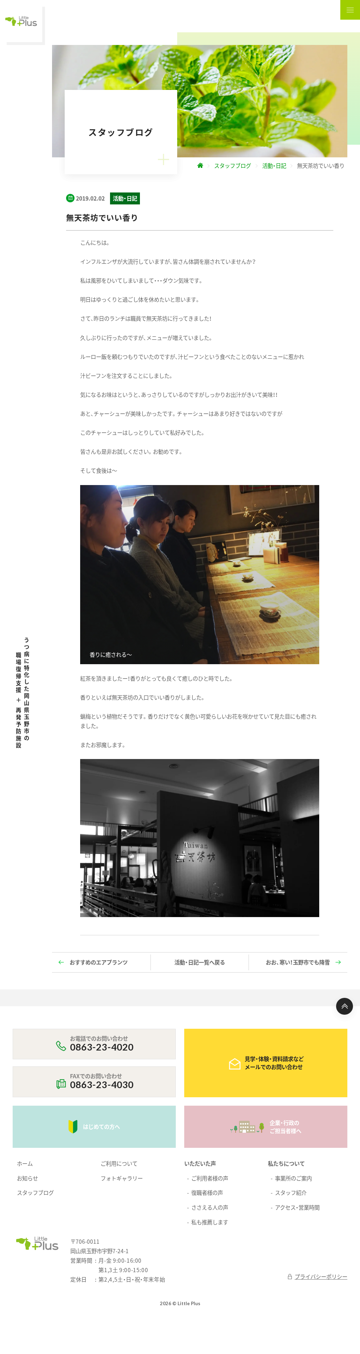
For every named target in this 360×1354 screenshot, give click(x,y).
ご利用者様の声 (209, 1178)
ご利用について (119, 1163)
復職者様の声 (207, 1192)
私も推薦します (209, 1222)
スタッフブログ (35, 1192)
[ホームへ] (200, 165)
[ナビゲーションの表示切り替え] (350, 10)
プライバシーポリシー (321, 1276)
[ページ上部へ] (344, 1006)
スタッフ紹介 (291, 1192)
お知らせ (27, 1178)
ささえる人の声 (209, 1207)
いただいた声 (200, 1163)
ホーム (25, 1163)
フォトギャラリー (122, 1178)
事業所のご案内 (293, 1178)
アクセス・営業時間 (297, 1207)
